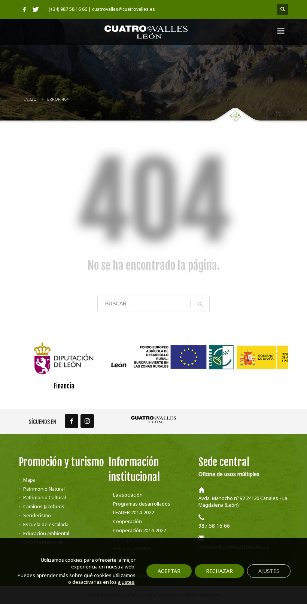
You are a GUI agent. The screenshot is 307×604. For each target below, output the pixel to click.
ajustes (126, 582)
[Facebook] (24, 9)
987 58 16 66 (214, 525)
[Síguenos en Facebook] (71, 421)
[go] (200, 304)
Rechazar (219, 570)
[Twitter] (35, 9)
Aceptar (169, 570)
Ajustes (268, 570)
